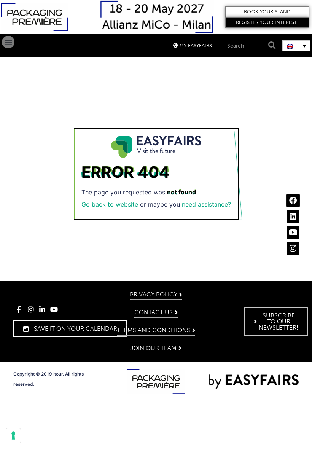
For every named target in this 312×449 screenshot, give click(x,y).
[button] (267, 11)
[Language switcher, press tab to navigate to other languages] (296, 45)
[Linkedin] (293, 216)
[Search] (271, 45)
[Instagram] (293, 248)
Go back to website (109, 204)
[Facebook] (293, 200)
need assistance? (206, 204)
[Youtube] (293, 232)
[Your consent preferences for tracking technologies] (13, 435)
